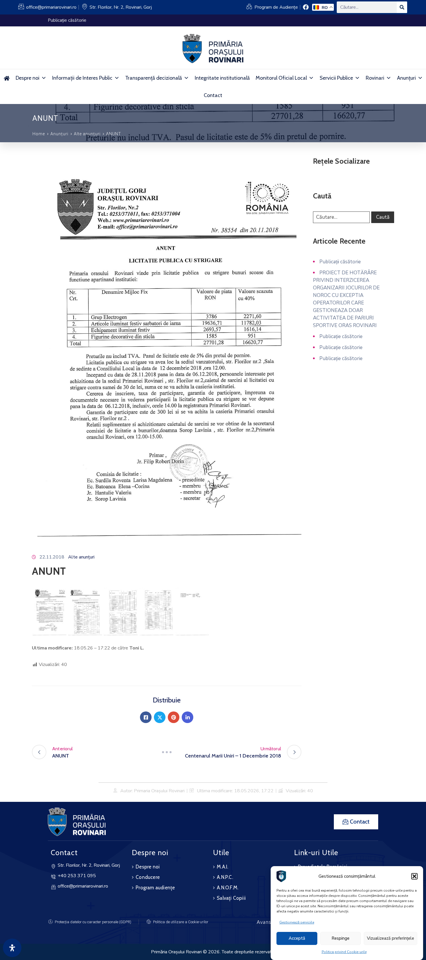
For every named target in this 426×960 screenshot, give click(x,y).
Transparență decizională (153, 78)
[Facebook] (146, 717)
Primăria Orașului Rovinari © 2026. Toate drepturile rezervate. (213, 952)
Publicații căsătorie (340, 261)
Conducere (148, 877)
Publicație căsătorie (341, 336)
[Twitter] (159, 717)
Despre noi (27, 78)
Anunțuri (406, 78)
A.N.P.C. (225, 877)
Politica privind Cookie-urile (344, 952)
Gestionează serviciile (296, 922)
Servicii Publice (336, 78)
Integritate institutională (222, 78)
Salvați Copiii (231, 898)
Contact (213, 95)
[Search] (402, 7)
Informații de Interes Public (82, 78)
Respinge (340, 938)
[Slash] (166, 752)
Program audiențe (155, 887)
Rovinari (375, 78)
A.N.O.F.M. (227, 887)
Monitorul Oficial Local (281, 78)
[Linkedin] (187, 717)
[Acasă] (6, 78)
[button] (414, 876)
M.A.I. (222, 867)
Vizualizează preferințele (390, 938)
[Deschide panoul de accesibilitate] (12, 948)
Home (38, 134)
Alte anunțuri (87, 134)
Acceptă (297, 938)
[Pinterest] (173, 717)
